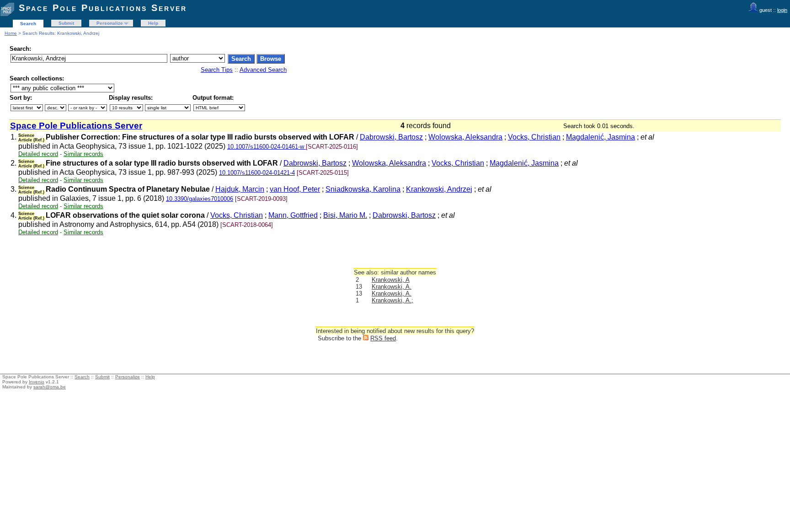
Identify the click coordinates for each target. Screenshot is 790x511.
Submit (66, 23)
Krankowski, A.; (392, 300)
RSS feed (383, 338)
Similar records (83, 154)
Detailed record (38, 154)
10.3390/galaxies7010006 (199, 198)
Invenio (36, 381)
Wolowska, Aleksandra (465, 137)
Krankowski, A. (391, 286)
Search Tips (217, 69)
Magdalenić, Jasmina (600, 137)
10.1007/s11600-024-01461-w (266, 146)
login (782, 10)
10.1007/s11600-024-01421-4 (257, 172)
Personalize (109, 23)
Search (28, 23)
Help (153, 23)
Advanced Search (263, 69)
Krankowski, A (391, 279)
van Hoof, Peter (295, 189)
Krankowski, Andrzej (439, 189)
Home (11, 33)
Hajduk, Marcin (239, 189)
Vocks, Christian (534, 137)
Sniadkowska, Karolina (363, 189)
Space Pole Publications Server (103, 8)
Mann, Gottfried (293, 215)
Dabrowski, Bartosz (391, 137)
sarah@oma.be (49, 386)
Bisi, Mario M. (345, 215)
